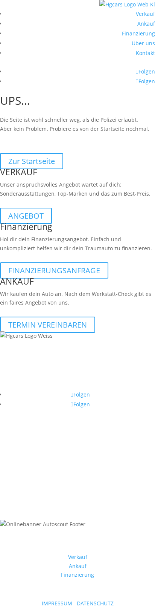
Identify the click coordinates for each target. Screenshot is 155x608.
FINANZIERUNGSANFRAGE (54, 270)
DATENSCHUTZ (95, 603)
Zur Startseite (31, 161)
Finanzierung (138, 33)
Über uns (143, 43)
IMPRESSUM (57, 603)
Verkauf (145, 13)
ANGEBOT (26, 216)
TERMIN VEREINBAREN (47, 325)
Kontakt (145, 53)
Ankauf (146, 23)
